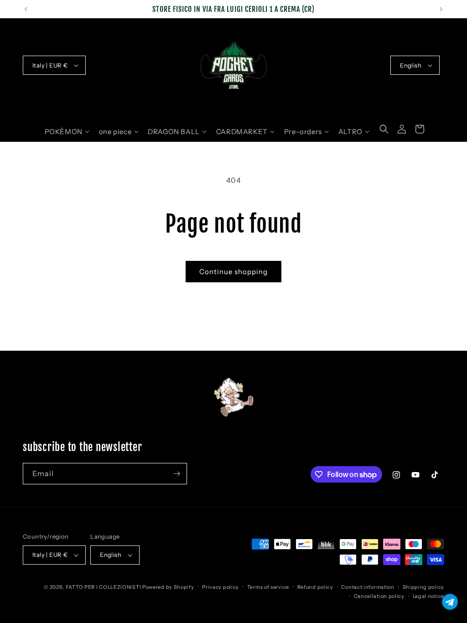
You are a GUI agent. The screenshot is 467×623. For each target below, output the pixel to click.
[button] (67, 132)
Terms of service (268, 587)
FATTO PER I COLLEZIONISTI (103, 587)
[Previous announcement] (26, 9)
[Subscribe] (176, 473)
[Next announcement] (441, 9)
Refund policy (315, 587)
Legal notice (428, 596)
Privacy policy (220, 587)
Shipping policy (424, 587)
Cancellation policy (379, 596)
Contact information (367, 587)
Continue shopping (233, 271)
